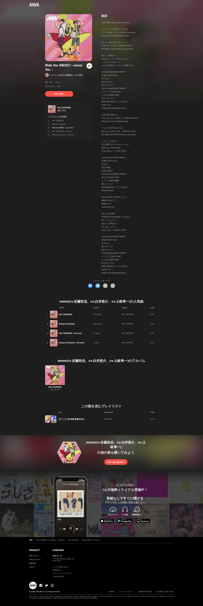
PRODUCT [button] (34, 550)
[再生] (89, 66)
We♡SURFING (64, 107)
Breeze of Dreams (59, 124)
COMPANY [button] (58, 550)
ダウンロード (34, 555)
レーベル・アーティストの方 (62, 573)
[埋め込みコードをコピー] (112, 285)
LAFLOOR (108, 419)
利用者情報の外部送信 (145, 591)
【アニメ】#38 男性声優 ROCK (71, 419)
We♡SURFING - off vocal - (62, 131)
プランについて (35, 559)
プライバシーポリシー (126, 591)
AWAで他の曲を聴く (116, 462)
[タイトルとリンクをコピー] (105, 285)
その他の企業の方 (58, 576)
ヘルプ (31, 567)
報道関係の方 (57, 570)
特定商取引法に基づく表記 (165, 591)
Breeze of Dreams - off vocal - (63, 135)
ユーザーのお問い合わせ (60, 567)
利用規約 (111, 591)
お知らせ (32, 563)
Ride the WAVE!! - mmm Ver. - (91, 540)
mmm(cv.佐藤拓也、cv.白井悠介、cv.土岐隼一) (77, 75)
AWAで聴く (59, 93)
